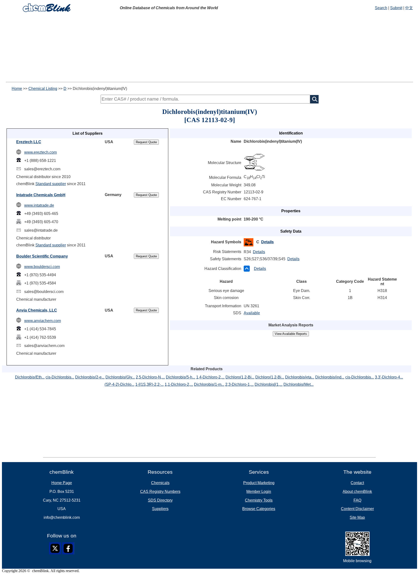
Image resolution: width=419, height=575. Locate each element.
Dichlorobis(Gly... (120, 377)
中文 (409, 8)
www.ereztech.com (40, 152)
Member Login (258, 491)
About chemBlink (357, 491)
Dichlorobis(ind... (329, 377)
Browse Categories (258, 509)
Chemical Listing (42, 89)
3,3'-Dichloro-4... (389, 377)
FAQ (357, 500)
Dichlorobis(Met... (298, 384)
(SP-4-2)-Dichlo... (119, 384)
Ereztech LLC (28, 142)
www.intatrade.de (39, 205)
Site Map (357, 517)
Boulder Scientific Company (42, 256)
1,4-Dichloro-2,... (210, 377)
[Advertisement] (209, 48)
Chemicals (160, 483)
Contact (357, 483)
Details (267, 242)
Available (252, 313)
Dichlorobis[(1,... (268, 384)
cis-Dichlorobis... (60, 377)
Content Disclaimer (357, 509)
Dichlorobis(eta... (299, 377)
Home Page (61, 483)
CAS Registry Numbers (160, 491)
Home (17, 89)
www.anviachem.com (42, 321)
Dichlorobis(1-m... (209, 384)
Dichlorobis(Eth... (30, 377)
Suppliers (160, 509)
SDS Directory (160, 500)
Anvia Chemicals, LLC (36, 310)
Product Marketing (258, 483)
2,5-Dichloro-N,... (150, 377)
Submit (396, 8)
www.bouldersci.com (42, 267)
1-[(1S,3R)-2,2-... (149, 384)
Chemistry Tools (259, 500)
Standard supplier (50, 184)
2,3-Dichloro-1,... (239, 384)
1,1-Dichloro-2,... (179, 384)
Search (381, 8)
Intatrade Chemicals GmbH (40, 195)
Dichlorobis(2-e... (90, 377)
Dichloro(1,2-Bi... (240, 377)
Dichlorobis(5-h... (180, 377)
